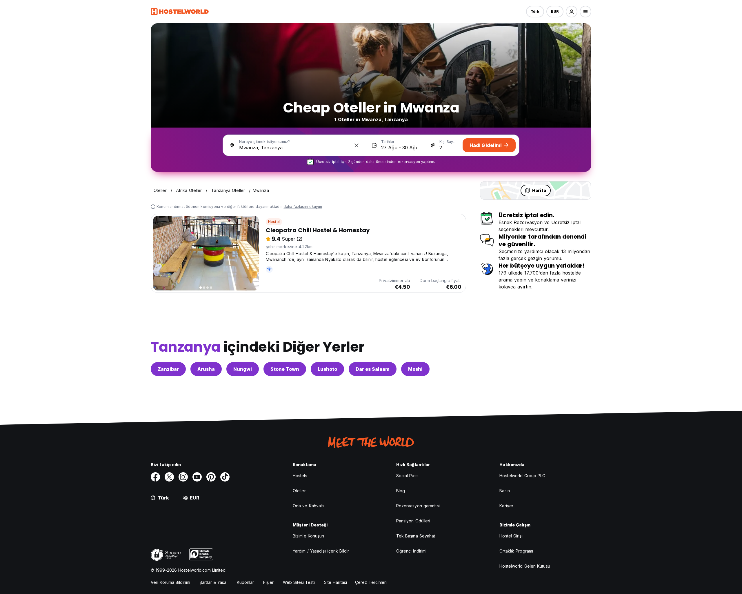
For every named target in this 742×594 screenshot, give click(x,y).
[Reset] (356, 145)
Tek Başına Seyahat (415, 535)
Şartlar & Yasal (213, 582)
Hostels (300, 475)
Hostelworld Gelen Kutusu (524, 566)
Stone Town (284, 369)
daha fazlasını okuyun (302, 206)
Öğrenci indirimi (411, 550)
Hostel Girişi (510, 535)
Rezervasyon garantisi (418, 505)
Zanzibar (168, 369)
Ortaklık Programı (516, 550)
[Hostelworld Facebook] (155, 477)
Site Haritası (335, 582)
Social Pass (407, 475)
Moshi (415, 369)
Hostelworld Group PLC (522, 475)
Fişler (268, 582)
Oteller (299, 490)
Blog (400, 490)
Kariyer (506, 505)
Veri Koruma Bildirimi (170, 582)
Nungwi (242, 369)
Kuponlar (245, 582)
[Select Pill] (571, 11)
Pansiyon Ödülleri (413, 520)
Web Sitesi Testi (299, 582)
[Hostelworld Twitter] (169, 477)
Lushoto (327, 369)
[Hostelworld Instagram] (183, 477)
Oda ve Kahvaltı (308, 505)
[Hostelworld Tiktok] (225, 477)
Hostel (274, 221)
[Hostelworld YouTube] (197, 477)
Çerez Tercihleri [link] (371, 582)
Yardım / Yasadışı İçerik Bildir (321, 550)
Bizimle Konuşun (308, 535)
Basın (504, 490)
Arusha (206, 369)
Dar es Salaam (373, 369)
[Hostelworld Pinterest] (211, 477)
